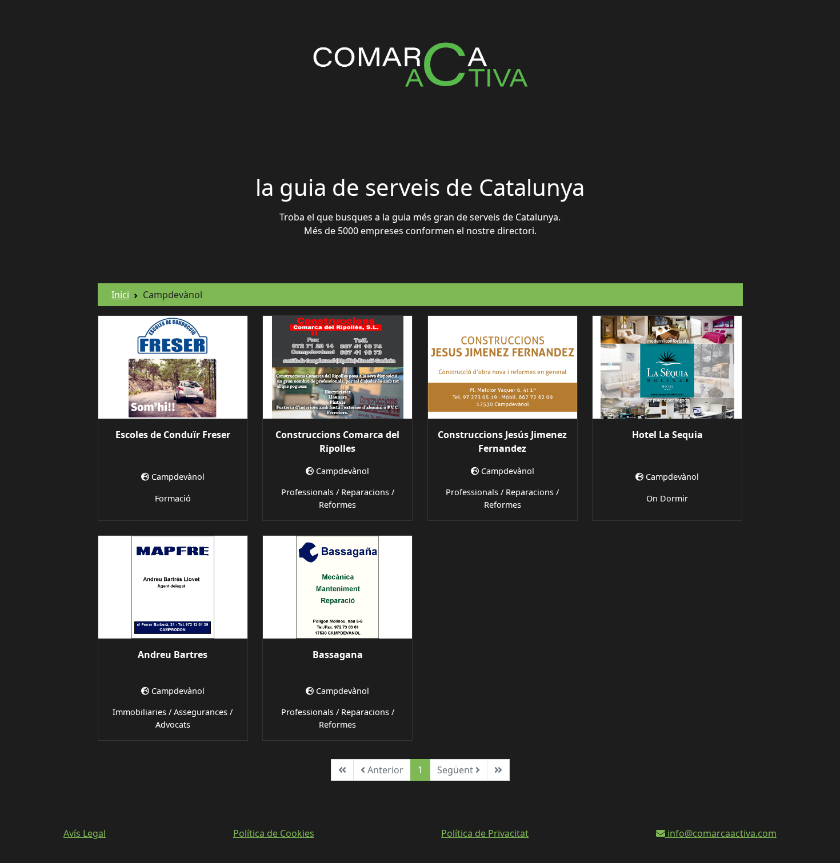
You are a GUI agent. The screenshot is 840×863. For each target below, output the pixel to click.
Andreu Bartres (172, 654)
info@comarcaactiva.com (721, 833)
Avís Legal (84, 833)
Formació (173, 498)
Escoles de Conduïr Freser (172, 434)
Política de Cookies (273, 833)
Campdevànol (178, 476)
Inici (120, 294)
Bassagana (338, 654)
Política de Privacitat (485, 833)
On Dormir (667, 498)
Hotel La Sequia (667, 434)
